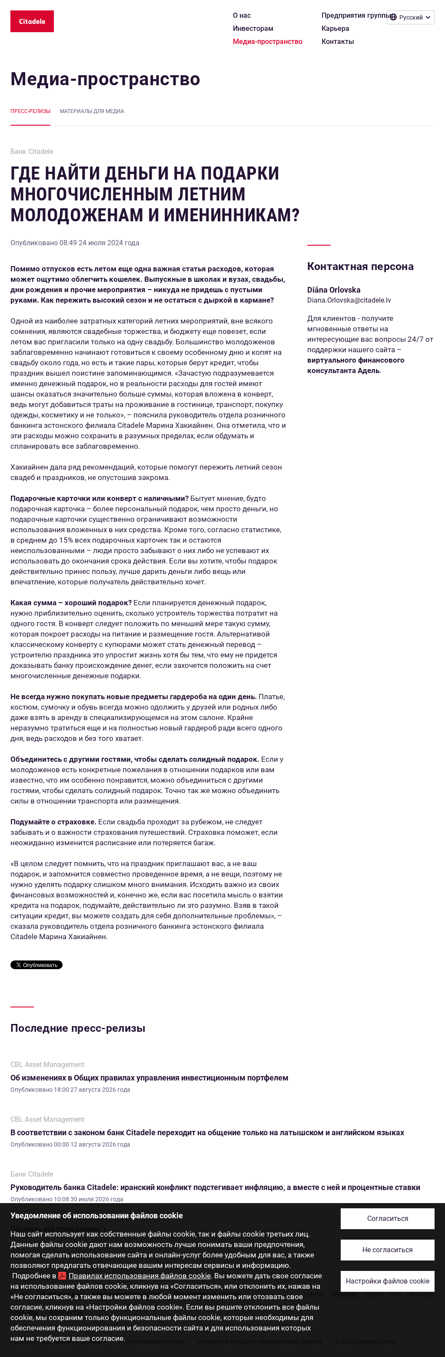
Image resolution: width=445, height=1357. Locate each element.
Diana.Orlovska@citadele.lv (349, 300)
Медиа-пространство (105, 79)
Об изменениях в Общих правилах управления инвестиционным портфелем (149, 1077)
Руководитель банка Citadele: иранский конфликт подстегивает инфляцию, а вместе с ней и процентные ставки (215, 1187)
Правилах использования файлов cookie (140, 1275)
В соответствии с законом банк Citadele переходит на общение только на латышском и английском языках (207, 1132)
